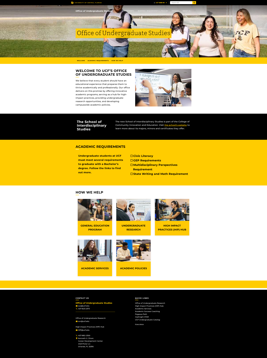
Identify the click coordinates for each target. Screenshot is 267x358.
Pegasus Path (141, 314)
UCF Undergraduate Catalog (147, 320)
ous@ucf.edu (83, 306)
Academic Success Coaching (147, 311)
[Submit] (194, 2)
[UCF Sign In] (160, 2)
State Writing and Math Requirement (160, 174)
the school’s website (175, 125)
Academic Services (143, 309)
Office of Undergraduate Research (150, 303)
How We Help (117, 60)
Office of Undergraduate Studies (94, 11)
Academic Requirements (98, 60)
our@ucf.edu (83, 321)
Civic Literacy (143, 156)
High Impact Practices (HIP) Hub (149, 306)
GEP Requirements (147, 160)
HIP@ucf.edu (83, 330)
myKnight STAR (142, 317)
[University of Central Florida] (86, 2)
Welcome (81, 60)
